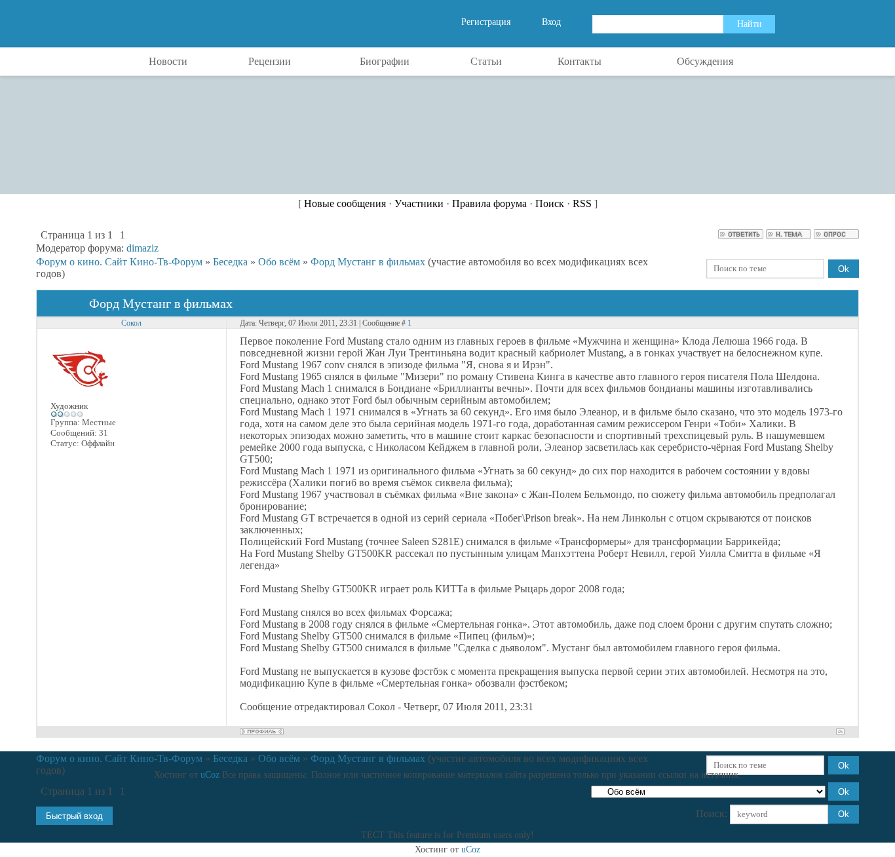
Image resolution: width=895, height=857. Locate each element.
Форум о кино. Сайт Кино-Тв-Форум (119, 261)
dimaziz (142, 248)
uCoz (209, 775)
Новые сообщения (345, 203)
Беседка (230, 261)
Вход (551, 22)
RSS (582, 203)
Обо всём (279, 261)
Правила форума (489, 203)
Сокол (131, 323)
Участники (419, 203)
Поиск (549, 203)
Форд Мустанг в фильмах (368, 261)
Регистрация (485, 22)
